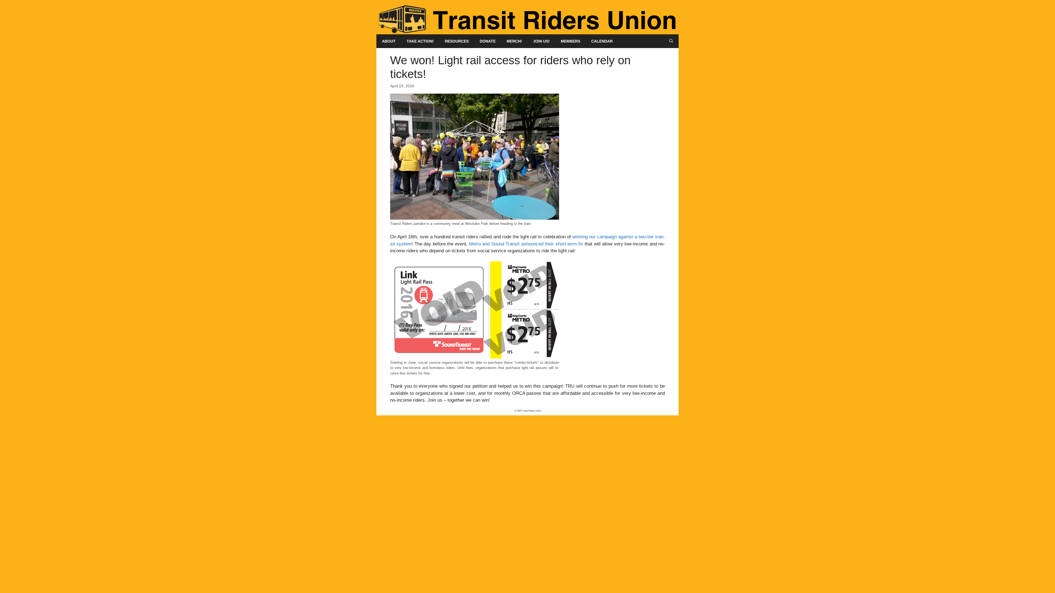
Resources (457, 41)
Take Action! (420, 41)
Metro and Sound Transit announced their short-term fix (526, 244)
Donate (488, 41)
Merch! (514, 41)
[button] (671, 41)
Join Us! (541, 41)
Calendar (602, 41)
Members (570, 41)
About (389, 41)
